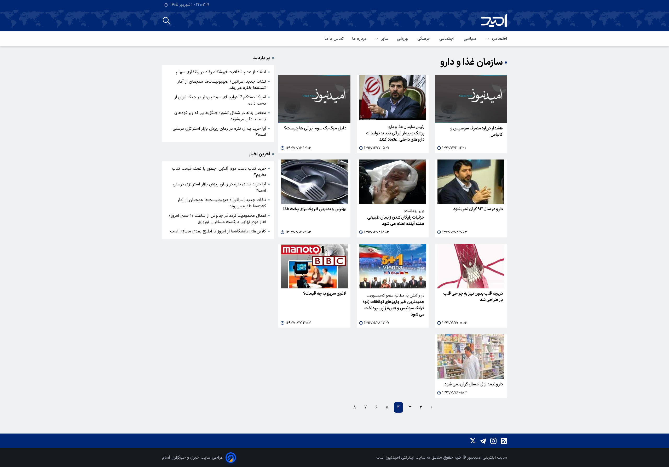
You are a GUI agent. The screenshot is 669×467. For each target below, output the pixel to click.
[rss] (504, 441)
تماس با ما (334, 39)
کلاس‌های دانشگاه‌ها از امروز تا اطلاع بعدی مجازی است (218, 231)
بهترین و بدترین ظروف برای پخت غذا (314, 209)
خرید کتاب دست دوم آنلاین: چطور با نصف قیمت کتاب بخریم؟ (219, 172)
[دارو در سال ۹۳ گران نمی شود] (471, 182)
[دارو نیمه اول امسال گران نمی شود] (471, 356)
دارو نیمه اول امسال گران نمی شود (473, 384)
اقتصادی (499, 39)
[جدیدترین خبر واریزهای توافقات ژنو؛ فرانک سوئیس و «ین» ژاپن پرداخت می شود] (393, 266)
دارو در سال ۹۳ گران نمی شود (478, 209)
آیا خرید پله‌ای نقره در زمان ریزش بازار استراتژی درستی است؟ (219, 132)
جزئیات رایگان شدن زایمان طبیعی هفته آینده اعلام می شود (395, 220)
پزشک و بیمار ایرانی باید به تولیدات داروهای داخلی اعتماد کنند (395, 136)
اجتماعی (447, 39)
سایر (385, 39)
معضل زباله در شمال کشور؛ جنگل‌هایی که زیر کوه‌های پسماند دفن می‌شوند (220, 116)
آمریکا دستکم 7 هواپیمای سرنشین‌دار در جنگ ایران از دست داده (220, 100)
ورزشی (403, 39)
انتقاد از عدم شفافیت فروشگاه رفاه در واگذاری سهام (221, 72)
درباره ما (359, 39)
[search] (166, 20)
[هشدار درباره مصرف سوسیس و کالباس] (471, 99)
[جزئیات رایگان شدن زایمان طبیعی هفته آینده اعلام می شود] (393, 182)
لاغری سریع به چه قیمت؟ (324, 294)
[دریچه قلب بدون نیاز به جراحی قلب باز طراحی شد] (471, 266)
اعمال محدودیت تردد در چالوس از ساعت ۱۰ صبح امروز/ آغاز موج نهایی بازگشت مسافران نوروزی (217, 219)
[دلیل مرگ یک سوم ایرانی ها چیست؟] (314, 99)
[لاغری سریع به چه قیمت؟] (314, 266)
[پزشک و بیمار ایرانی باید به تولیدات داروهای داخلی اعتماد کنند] (393, 97)
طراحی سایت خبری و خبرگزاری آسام (192, 457)
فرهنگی (424, 39)
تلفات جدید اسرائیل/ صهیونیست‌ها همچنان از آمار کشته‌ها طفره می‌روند (221, 84)
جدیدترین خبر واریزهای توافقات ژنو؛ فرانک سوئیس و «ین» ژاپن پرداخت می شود (393, 308)
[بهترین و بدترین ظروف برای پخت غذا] (314, 182)
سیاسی (470, 39)
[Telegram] (483, 441)
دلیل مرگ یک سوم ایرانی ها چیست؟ (315, 128)
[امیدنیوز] (494, 20)
